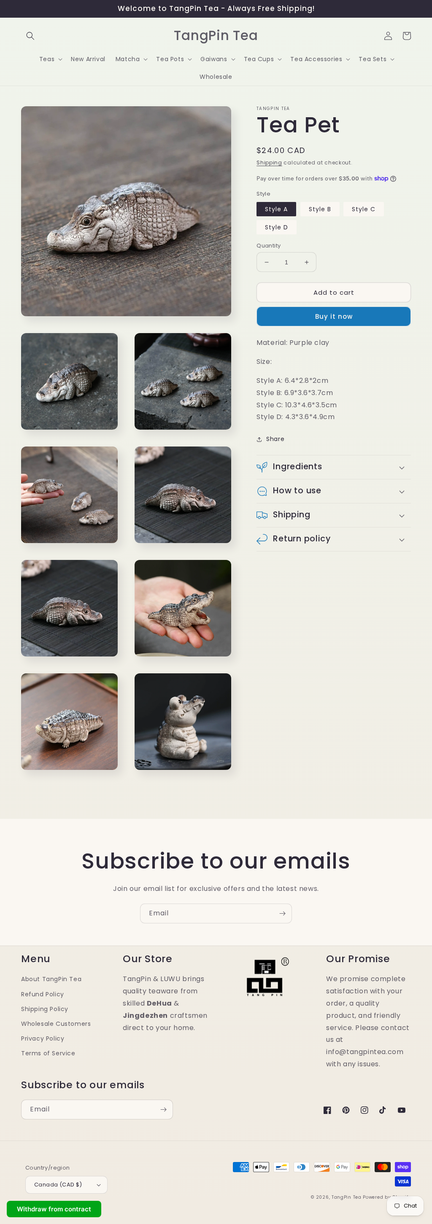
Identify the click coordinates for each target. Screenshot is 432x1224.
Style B (320, 209)
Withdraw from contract (54, 1209)
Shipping (269, 162)
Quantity (268, 246)
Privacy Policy (42, 1038)
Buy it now (334, 316)
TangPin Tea (347, 1197)
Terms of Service (48, 1053)
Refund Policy (42, 994)
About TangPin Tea (51, 979)
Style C (363, 209)
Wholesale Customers (56, 1024)
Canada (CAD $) (58, 1185)
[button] (30, 36)
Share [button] (275, 439)
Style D (276, 227)
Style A (276, 209)
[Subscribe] (282, 913)
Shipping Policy (44, 1009)
